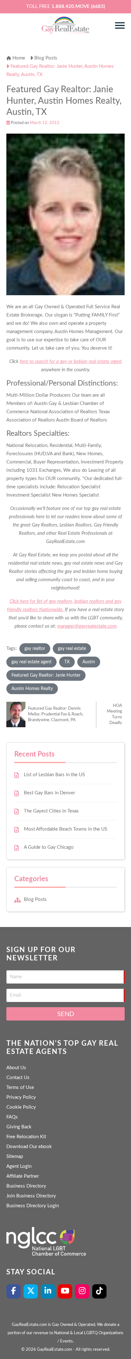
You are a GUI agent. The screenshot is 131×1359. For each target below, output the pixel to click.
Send (65, 1014)
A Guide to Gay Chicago (49, 847)
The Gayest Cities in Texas (51, 811)
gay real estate (72, 648)
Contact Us (18, 1077)
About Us (16, 1067)
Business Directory (26, 1186)
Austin (88, 662)
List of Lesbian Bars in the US (54, 774)
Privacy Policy (21, 1097)
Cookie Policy (21, 1107)
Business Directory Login (32, 1205)
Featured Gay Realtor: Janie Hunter (45, 675)
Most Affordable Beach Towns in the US (65, 829)
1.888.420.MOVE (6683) (78, 6)
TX (67, 662)
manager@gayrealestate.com (87, 626)
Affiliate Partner (22, 1176)
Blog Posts (35, 899)
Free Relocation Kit (26, 1136)
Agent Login (18, 1166)
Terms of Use (20, 1087)
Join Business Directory (31, 1196)
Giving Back (18, 1127)
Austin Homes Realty (32, 688)
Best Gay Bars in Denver (49, 793)
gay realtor (34, 648)
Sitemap (14, 1156)
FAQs (12, 1117)
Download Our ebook (29, 1146)
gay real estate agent (31, 662)
